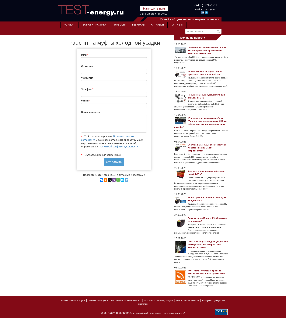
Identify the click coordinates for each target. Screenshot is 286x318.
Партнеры (177, 24)
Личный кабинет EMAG (153, 13)
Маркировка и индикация (187, 300)
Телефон (87, 89)
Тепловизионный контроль (73, 300)
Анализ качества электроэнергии (158, 300)
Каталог (69, 24)
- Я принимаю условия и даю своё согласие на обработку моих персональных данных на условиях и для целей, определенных (112, 141)
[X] (110, 180)
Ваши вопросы (90, 112)
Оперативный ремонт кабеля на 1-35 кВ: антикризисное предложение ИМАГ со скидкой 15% (207, 50)
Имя (84, 54)
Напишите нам (154, 8)
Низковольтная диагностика (128, 300)
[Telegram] (126, 180)
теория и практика (94, 24)
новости (120, 24)
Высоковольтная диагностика (101, 300)
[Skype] (122, 180)
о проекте (157, 24)
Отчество (87, 66)
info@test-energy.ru (205, 9)
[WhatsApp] (118, 180)
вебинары (138, 24)
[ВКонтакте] (101, 180)
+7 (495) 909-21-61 (204, 5)
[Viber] (114, 180)
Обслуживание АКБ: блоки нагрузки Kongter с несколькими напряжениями (207, 148)
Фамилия (87, 77)
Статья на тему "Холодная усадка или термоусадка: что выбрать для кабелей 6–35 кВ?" (208, 244)
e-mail (86, 100)
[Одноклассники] (105, 180)
